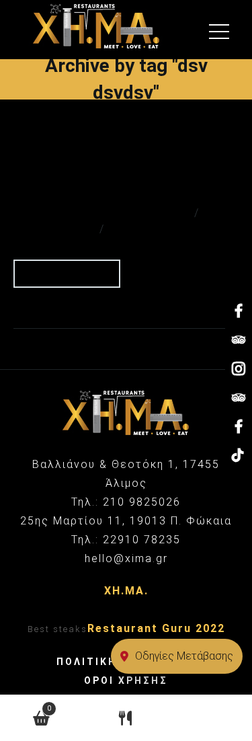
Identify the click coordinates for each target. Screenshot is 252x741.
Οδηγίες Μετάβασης (184, 656)
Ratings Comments (107, 212)
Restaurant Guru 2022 (156, 628)
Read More (63, 273)
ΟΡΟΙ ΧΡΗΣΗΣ (126, 680)
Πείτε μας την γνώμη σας (95, 175)
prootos (165, 229)
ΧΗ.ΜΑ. (126, 590)
